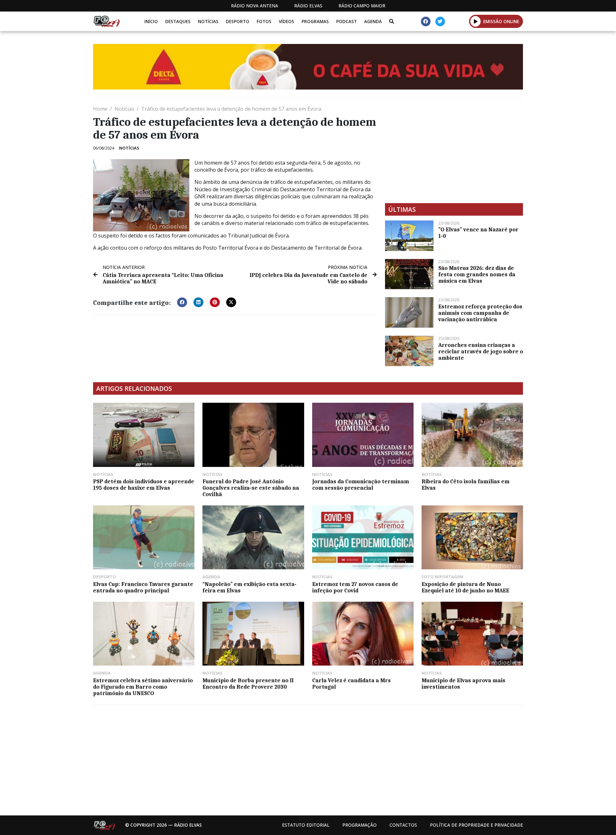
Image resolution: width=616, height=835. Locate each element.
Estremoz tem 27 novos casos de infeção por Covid (355, 587)
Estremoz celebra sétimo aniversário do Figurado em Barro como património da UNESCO (143, 686)
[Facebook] (426, 21)
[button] (475, 21)
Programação (359, 825)
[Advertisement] (454, 150)
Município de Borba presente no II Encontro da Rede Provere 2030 (248, 683)
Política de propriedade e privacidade (476, 825)
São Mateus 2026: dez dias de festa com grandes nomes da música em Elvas (476, 274)
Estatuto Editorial (305, 825)
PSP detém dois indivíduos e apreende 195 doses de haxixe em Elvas (143, 484)
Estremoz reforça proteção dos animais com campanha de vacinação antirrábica (480, 313)
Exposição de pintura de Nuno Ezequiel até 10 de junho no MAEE (465, 587)
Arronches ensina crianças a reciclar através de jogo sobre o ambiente (480, 351)
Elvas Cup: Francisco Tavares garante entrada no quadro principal (143, 587)
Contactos (403, 825)
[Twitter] (440, 21)
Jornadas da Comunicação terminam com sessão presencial (360, 484)
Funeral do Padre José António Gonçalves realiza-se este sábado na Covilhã (250, 487)
